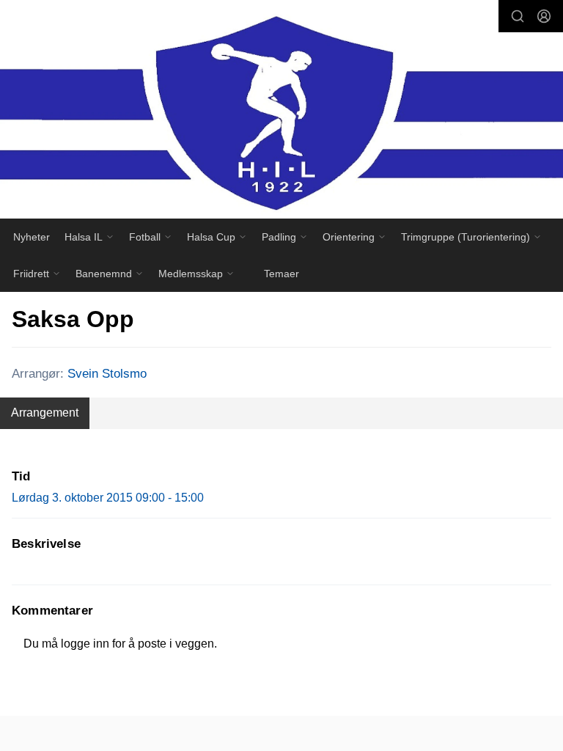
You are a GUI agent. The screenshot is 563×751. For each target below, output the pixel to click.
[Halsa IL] (281, 113)
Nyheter (31, 237)
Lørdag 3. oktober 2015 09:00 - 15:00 (108, 497)
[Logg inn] (544, 16)
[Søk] (517, 16)
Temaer (281, 273)
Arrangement (44, 412)
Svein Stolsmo (107, 374)
